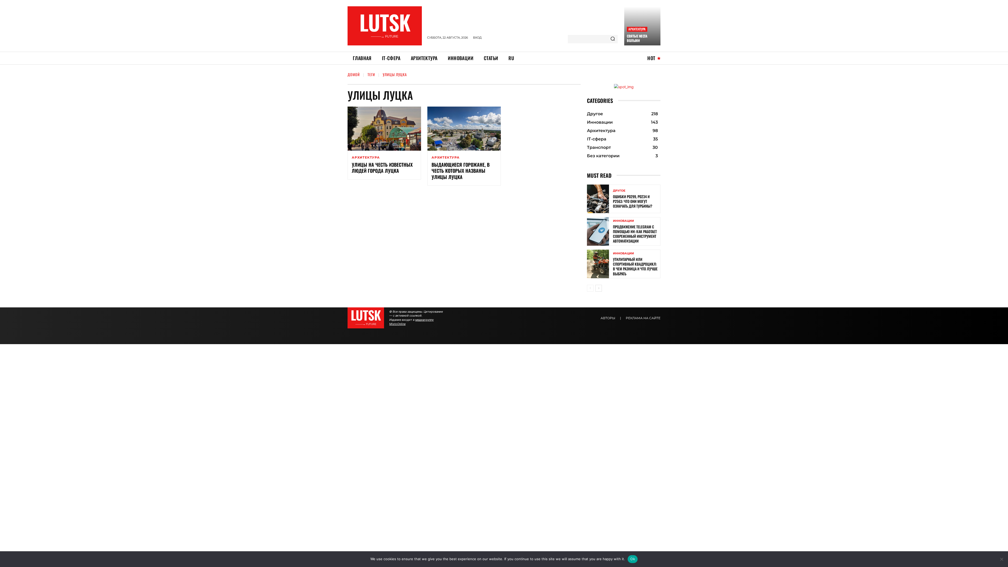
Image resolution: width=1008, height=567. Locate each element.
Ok (632, 559)
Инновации (623, 220)
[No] (1001, 559)
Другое (619, 190)
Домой (354, 74)
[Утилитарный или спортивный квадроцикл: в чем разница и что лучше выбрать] (598, 264)
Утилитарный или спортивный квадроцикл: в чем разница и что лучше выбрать (635, 266)
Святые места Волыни (637, 38)
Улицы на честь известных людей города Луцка (382, 167)
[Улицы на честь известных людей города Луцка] (384, 129)
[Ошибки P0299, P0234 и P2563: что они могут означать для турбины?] (598, 199)
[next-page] (598, 288)
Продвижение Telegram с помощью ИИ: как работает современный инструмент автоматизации (635, 234)
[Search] (613, 39)
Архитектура (636, 29)
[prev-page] (590, 288)
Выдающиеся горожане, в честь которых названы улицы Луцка (461, 170)
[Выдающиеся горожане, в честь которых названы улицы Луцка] (464, 129)
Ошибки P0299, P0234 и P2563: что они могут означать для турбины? (632, 201)
